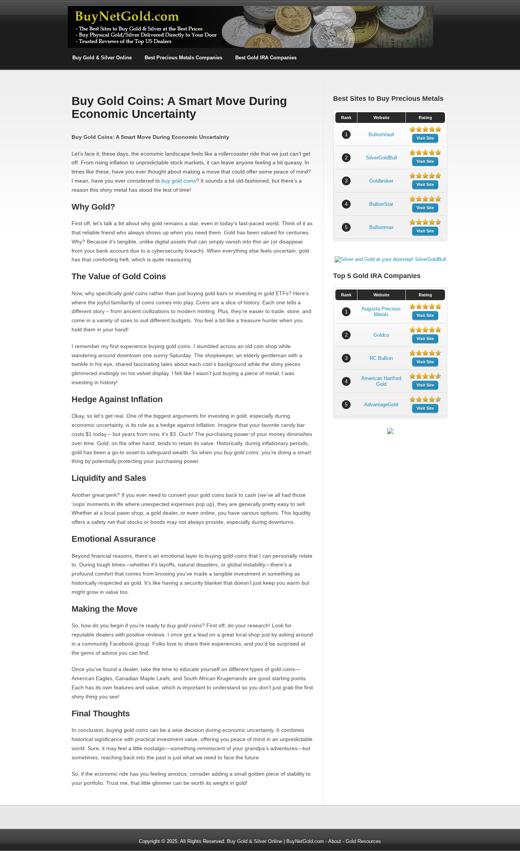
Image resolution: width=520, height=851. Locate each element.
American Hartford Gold (381, 381)
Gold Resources (363, 841)
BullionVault (381, 134)
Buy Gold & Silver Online (102, 57)
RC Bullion (381, 358)
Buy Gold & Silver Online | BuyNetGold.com (275, 841)
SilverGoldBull (381, 158)
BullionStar (381, 204)
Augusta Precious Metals (381, 311)
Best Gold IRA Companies (266, 57)
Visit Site (425, 138)
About (334, 841)
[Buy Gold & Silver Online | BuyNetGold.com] (250, 47)
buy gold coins (178, 181)
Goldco (381, 335)
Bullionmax (381, 227)
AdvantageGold (381, 404)
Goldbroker (381, 181)
